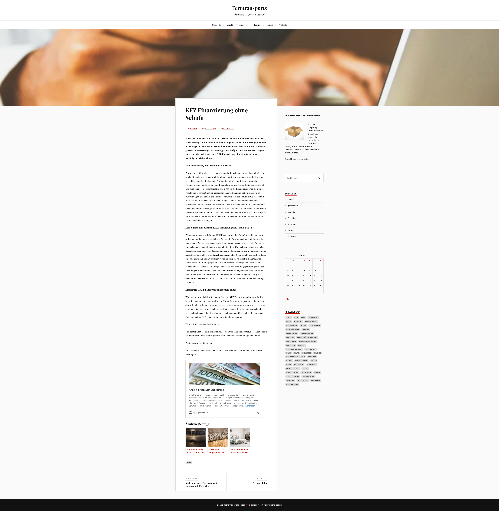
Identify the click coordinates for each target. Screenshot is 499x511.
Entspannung (307, 333)
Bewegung (313, 317)
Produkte (283, 24)
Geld (189, 462)
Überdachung (292, 384)
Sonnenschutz (292, 368)
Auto (288, 317)
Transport (243, 24)
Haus (288, 353)
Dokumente (315, 325)
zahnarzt (315, 380)
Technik (257, 24)
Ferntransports (249, 8)
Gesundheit (311, 349)
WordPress (239, 505)
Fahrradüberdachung (307, 337)
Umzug (317, 372)
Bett (303, 317)
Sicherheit (312, 365)
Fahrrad (290, 337)
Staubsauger (292, 372)
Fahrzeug (290, 345)
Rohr (288, 365)
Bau (296, 317)
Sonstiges (292, 224)
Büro (288, 321)
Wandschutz (308, 376)
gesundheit (293, 205)
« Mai (287, 299)
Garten (270, 24)
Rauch (289, 361)
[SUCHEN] (320, 178)
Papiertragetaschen (295, 357)
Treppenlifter (260, 483)
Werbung (290, 380)
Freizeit (301, 345)
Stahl (305, 368)
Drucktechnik (292, 329)
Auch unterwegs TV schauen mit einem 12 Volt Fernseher (201, 484)
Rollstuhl (299, 365)
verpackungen (292, 376)
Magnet (317, 353)
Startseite (216, 24)
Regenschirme (301, 361)
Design (304, 325)
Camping (298, 321)
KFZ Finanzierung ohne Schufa (216, 113)
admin (193, 128)
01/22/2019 (210, 128)
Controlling (311, 321)
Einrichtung (292, 333)
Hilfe (296, 353)
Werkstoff (303, 380)
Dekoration (291, 325)
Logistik (229, 24)
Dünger (306, 329)
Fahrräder (291, 341)
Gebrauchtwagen (294, 349)
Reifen (314, 361)
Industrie (306, 353)
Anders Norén (275, 505)
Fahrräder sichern (307, 341)
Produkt (312, 357)
